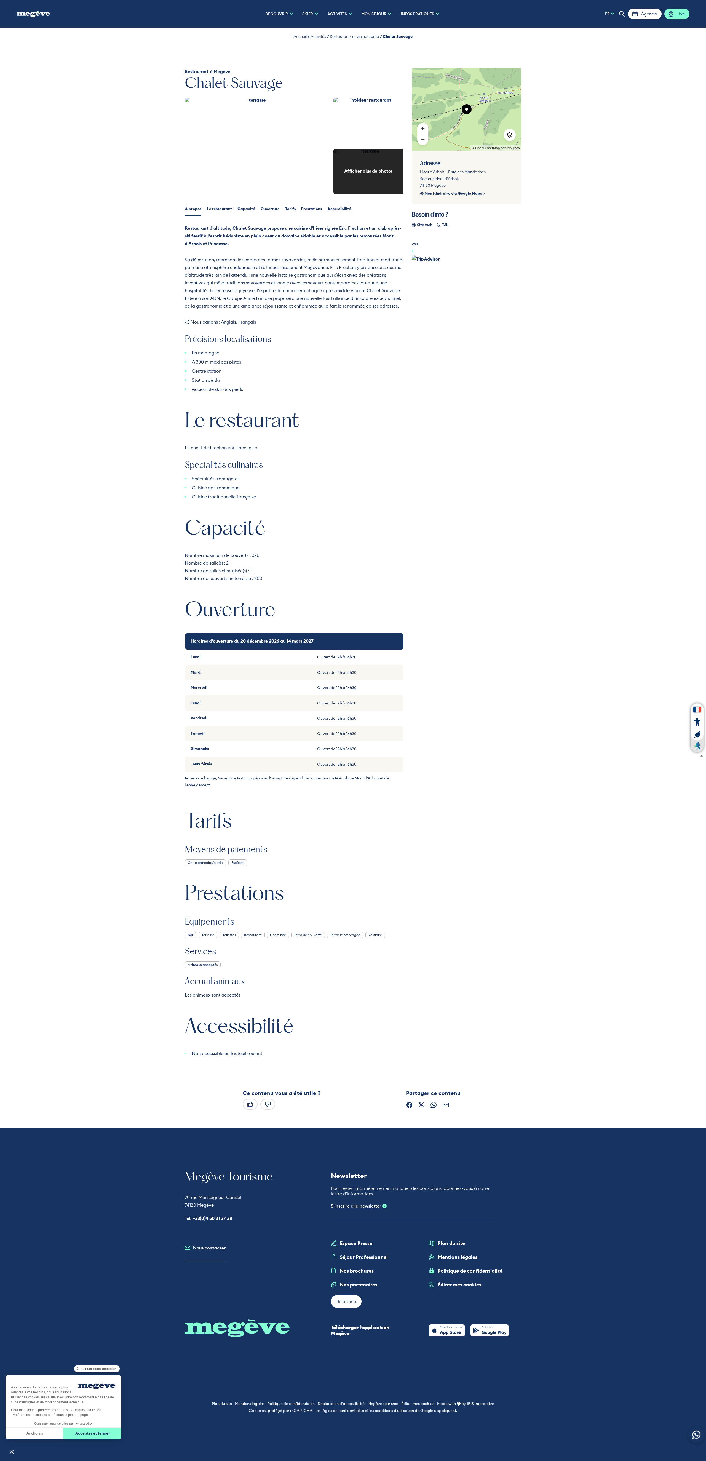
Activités (318, 36)
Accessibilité (339, 209)
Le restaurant (219, 209)
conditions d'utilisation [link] (394, 1410)
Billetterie (346, 1301)
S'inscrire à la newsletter (356, 1206)
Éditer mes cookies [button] (417, 1403)
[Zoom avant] (422, 128)
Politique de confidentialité (470, 1271)
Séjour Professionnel (364, 1257)
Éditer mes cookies (459, 1284)
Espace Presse (356, 1243)
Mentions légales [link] (249, 1403)
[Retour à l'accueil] (33, 14)
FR (607, 14)
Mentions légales (457, 1257)
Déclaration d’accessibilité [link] (341, 1403)
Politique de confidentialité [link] (291, 1403)
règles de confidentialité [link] (342, 1410)
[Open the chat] (696, 1435)
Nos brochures (357, 1271)
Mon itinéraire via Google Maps (453, 193)
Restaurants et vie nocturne (354, 36)
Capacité (246, 209)
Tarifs (290, 209)
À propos (193, 209)
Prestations (311, 209)
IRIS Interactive (480, 1403)
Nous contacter (209, 1248)
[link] (447, 1330)
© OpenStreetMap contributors (496, 147)
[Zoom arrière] (422, 139)
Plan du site (451, 1243)
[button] (622, 14)
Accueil (300, 36)
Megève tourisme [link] (383, 1403)
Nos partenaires (358, 1284)
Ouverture (270, 209)
